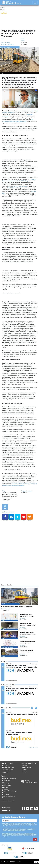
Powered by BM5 (17, 861)
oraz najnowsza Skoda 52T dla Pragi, (18, 181)
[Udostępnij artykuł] (11, 518)
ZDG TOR (24, 766)
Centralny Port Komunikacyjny (6, 784)
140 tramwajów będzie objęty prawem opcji (17, 120)
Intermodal (5, 787)
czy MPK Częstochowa (20, 186)
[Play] (4, 106)
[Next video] (9, 106)
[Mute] (15, 106)
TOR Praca (5, 773)
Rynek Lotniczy (6, 771)
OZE (3, 792)
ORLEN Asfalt (5, 794)
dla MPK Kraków (11, 188)
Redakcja (24, 769)
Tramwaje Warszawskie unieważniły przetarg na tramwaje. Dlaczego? (27, 634)
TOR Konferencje (26, 767)
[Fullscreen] (35, 106)
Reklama (24, 771)
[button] (32, 710)
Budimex (4, 782)
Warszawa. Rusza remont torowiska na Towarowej (16, 606)
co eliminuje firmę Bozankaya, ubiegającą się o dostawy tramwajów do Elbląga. (19, 484)
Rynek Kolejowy (6, 766)
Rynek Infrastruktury (8, 767)
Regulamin (25, 773)
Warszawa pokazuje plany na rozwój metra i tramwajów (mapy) (27, 643)
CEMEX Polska (6, 780)
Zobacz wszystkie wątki (7, 801)
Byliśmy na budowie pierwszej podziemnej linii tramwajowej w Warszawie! (28, 625)
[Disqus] (20, 560)
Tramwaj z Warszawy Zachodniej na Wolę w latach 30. (26, 616)
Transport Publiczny (7, 769)
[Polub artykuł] (5, 518)
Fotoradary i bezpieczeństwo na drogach (10, 790)
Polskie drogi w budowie (9, 778)
